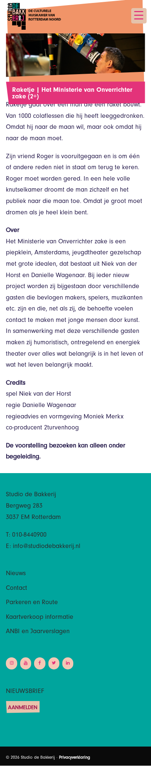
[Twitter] (53, 663)
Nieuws (16, 574)
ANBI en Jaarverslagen (38, 632)
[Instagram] (11, 663)
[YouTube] (25, 663)
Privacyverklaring (74, 758)
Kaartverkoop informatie (39, 617)
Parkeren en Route (32, 603)
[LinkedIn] (67, 663)
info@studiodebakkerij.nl (46, 547)
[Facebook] (39, 663)
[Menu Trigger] (139, 15)
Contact (16, 588)
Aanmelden (22, 708)
